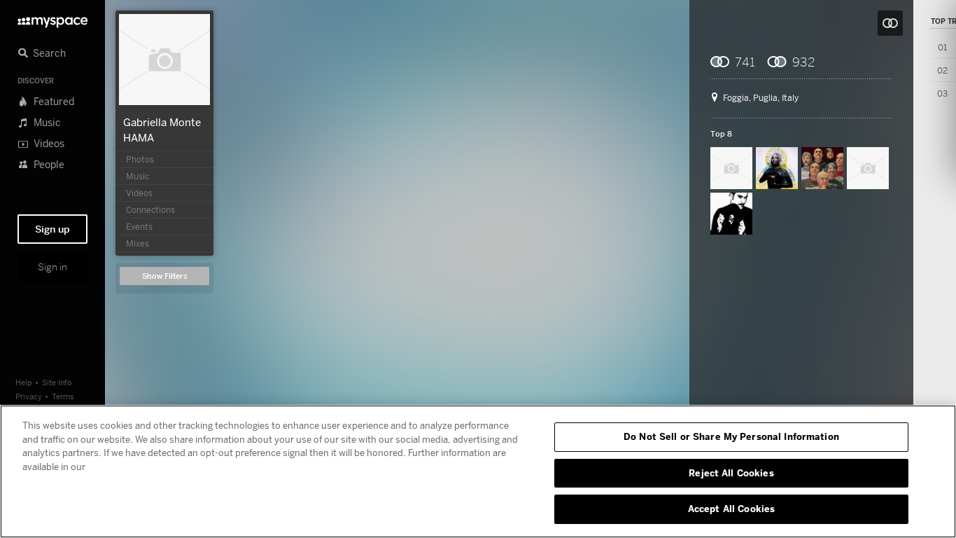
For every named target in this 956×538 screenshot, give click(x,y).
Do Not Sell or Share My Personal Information (731, 436)
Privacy (28, 396)
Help (23, 382)
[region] (478, 471)
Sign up (52, 229)
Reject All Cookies (731, 473)
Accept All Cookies (731, 508)
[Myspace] (52, 19)
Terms (63, 396)
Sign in (52, 267)
